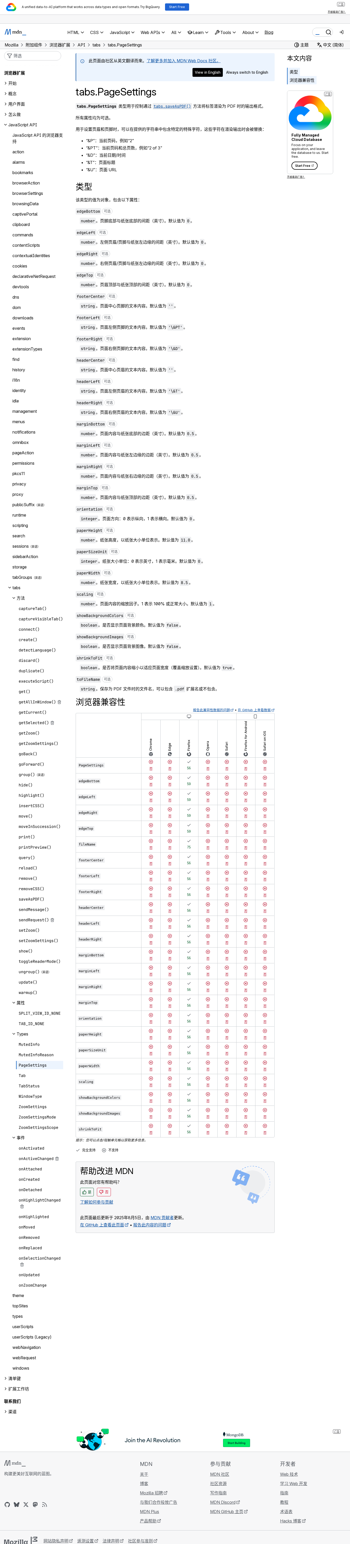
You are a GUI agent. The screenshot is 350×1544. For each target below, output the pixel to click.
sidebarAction (25, 556)
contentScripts (26, 245)
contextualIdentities (31, 255)
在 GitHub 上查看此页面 (102, 1224)
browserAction (26, 183)
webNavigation (26, 1347)
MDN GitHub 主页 (226, 1511)
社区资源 (218, 1483)
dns (15, 297)
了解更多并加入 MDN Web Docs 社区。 (184, 60)
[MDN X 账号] (26, 1504)
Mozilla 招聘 (151, 1492)
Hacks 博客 (290, 1521)
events (18, 328)
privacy (19, 483)
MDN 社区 (219, 1474)
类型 (294, 71)
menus (18, 421)
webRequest (24, 1357)
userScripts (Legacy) (32, 1337)
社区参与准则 (140, 1540)
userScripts (22, 1326)
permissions (23, 463)
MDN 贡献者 (162, 1217)
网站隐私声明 (56, 1540)
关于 (144, 1474)
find (15, 359)
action (18, 151)
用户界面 (16, 104)
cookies (19, 266)
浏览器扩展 (14, 73)
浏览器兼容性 (302, 80)
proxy (17, 494)
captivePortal (25, 214)
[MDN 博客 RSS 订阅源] (44, 1504)
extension (21, 338)
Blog (269, 32)
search (18, 535)
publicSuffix (23, 504)
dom (16, 307)
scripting (20, 525)
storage (19, 566)
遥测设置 (85, 1540)
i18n (16, 380)
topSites (20, 1305)
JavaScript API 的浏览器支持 (37, 138)
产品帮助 (148, 1521)
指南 (284, 1492)
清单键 (14, 1378)
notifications (23, 432)
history (18, 369)
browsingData (25, 203)
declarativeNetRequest (33, 276)
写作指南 (218, 1492)
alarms (18, 162)
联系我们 (12, 1401)
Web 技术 (289, 1474)
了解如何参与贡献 (96, 1202)
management (24, 411)
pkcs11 (18, 473)
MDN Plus (149, 1511)
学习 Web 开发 (293, 1483)
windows (20, 1368)
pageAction (23, 452)
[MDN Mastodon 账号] (35, 1504)
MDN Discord (222, 1502)
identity (19, 390)
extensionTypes (27, 349)
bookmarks (22, 172)
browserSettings (27, 193)
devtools (20, 286)
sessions (20, 546)
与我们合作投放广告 (158, 1502)
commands (22, 234)
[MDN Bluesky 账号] (16, 1504)
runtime (19, 515)
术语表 (286, 1511)
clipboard (21, 224)
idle (15, 400)
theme (18, 1295)
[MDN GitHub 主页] (7, 1504)
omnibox (20, 442)
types (17, 1316)
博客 (144, 1483)
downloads (22, 317)
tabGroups (22, 577)
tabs (16, 587)
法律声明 (111, 1540)
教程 (284, 1502)
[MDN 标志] (15, 1463)
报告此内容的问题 (149, 1224)
